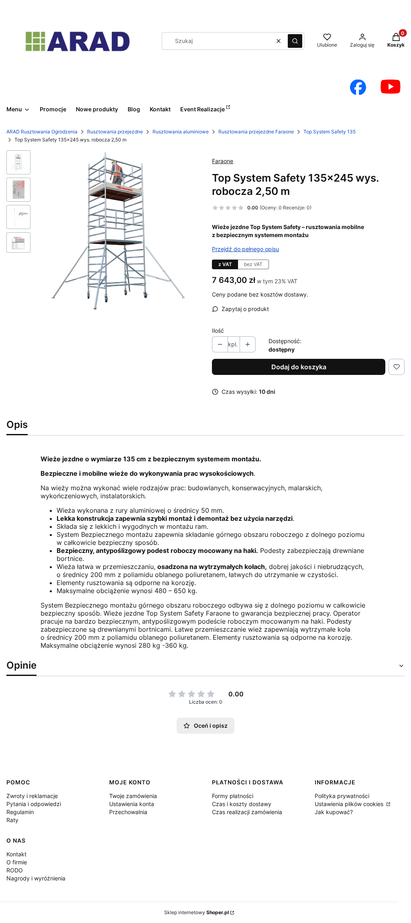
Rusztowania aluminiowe (181, 132)
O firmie (16, 862)
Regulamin (20, 811)
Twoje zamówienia (133, 795)
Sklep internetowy (196, 912)
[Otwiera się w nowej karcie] (358, 87)
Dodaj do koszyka (298, 367)
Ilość (218, 330)
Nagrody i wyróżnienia (35, 878)
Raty (12, 820)
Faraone (222, 161)
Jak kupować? (334, 811)
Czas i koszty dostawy (241, 803)
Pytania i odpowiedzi (33, 803)
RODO (14, 870)
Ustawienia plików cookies (350, 803)
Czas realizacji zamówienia (247, 811)
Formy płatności (232, 795)
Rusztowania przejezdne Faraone (256, 132)
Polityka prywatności (342, 795)
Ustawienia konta (131, 803)
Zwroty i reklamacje (32, 795)
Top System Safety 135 (329, 132)
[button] (295, 41)
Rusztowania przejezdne (115, 132)
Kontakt (16, 854)
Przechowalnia (128, 811)
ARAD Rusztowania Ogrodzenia (41, 132)
